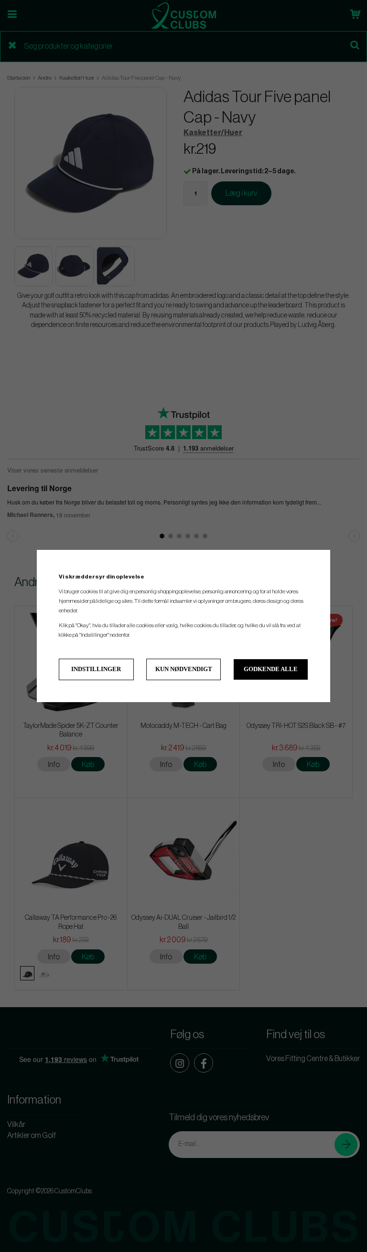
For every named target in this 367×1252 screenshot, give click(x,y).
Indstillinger (96, 669)
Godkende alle (271, 669)
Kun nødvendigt (183, 669)
